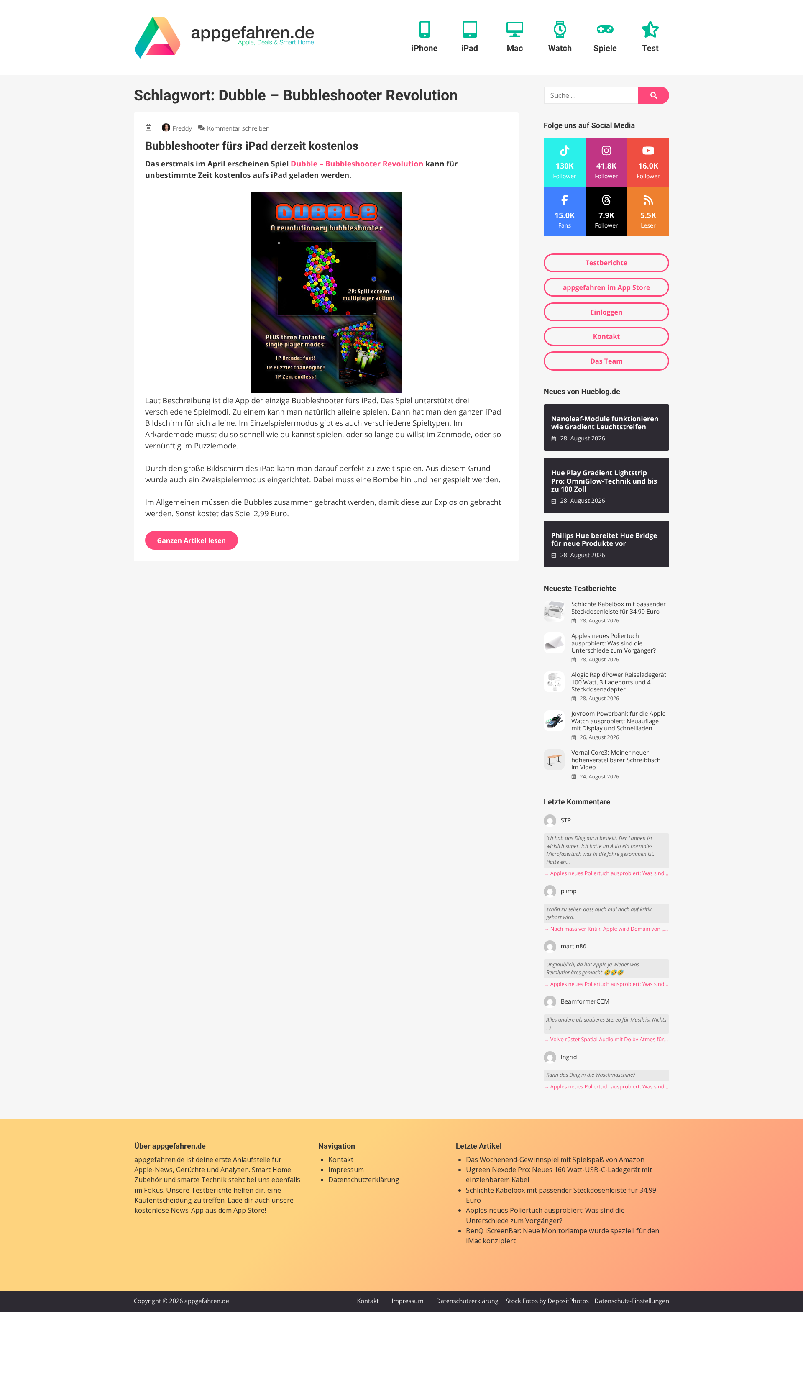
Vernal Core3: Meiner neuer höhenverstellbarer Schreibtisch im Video (615, 760)
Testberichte (606, 262)
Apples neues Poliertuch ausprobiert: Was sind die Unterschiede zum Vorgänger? (613, 643)
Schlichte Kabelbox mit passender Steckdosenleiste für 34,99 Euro (618, 608)
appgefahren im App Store (606, 287)
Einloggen (606, 312)
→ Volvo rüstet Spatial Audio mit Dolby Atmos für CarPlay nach (606, 1039)
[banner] (224, 38)
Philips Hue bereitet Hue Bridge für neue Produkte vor (604, 540)
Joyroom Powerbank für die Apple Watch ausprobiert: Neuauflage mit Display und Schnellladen (618, 721)
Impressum (346, 1169)
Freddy (182, 129)
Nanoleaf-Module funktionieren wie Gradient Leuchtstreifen (605, 423)
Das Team (606, 361)
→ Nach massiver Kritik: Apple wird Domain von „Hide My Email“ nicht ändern (606, 928)
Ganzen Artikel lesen (191, 540)
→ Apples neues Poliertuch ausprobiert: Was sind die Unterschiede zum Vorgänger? (606, 873)
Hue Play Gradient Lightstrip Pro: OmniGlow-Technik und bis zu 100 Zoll (604, 481)
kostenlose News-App (169, 1210)
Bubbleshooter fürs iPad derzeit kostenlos (251, 146)
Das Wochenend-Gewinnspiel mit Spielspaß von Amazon (555, 1159)
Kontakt (606, 336)
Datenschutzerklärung (363, 1179)
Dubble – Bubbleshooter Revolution (357, 164)
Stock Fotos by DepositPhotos (547, 1301)
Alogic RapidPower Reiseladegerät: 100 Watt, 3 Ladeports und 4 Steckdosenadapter (619, 682)
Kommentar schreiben (238, 129)
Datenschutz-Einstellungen (631, 1301)
